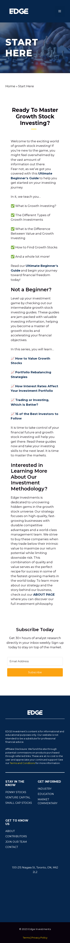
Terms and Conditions (22, 763)
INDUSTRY (45, 788)
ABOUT (10, 831)
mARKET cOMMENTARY (47, 801)
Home (10, 86)
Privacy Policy (39, 937)
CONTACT (11, 847)
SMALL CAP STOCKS (18, 803)
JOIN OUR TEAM (16, 841)
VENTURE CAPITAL (17, 797)
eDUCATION (46, 794)
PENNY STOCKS (15, 792)
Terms (26, 937)
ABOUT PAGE (44, 594)
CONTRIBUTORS (16, 836)
